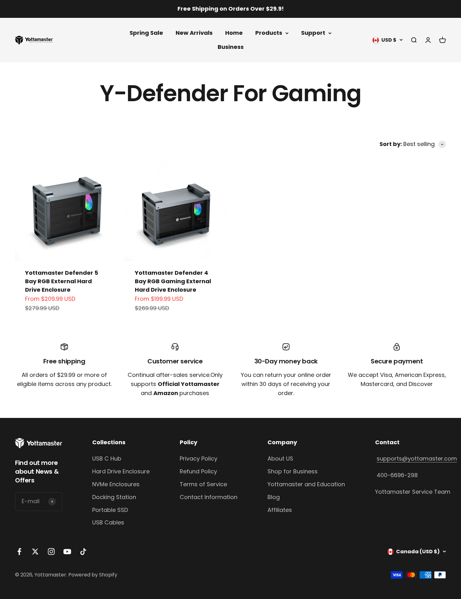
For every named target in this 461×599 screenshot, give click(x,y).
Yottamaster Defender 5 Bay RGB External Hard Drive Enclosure (61, 281)
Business (231, 47)
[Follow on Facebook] (19, 551)
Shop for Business (293, 471)
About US (280, 458)
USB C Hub (106, 458)
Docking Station (114, 497)
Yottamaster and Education (306, 484)
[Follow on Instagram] (51, 551)
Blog (274, 497)
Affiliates (280, 510)
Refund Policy (198, 471)
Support (313, 33)
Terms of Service (203, 484)
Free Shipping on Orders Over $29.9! (231, 9)
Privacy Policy (198, 458)
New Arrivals (194, 33)
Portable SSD (110, 510)
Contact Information (208, 497)
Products (268, 33)
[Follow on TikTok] (83, 551)
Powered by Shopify (92, 574)
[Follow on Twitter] (35, 551)
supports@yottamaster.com (417, 458)
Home (234, 33)
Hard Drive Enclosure (121, 471)
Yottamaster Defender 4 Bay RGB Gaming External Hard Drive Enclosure (173, 281)
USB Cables (108, 522)
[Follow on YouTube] (67, 551)
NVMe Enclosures (116, 484)
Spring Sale (146, 33)
